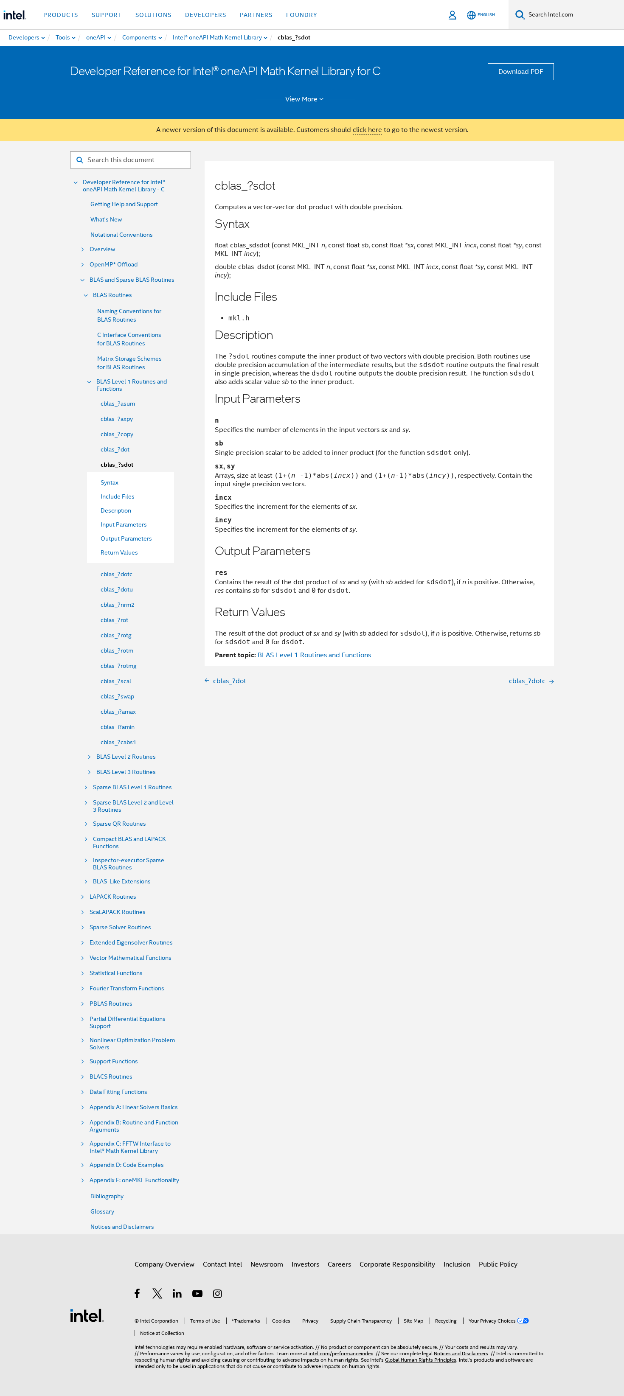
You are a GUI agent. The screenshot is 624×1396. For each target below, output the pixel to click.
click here (367, 130)
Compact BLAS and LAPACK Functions (129, 842)
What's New (106, 219)
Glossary (102, 1211)
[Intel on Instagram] (218, 1295)
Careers (339, 1264)
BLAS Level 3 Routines (126, 772)
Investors (305, 1264)
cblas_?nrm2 (118, 604)
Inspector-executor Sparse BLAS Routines (128, 864)
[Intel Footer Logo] (87, 1315)
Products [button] (60, 15)
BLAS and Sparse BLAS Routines (132, 279)
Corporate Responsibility (397, 1264)
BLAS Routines (112, 295)
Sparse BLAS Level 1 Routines (132, 787)
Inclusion (457, 1264)
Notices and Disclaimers (122, 1227)
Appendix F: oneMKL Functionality (134, 1180)
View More (301, 99)
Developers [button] (205, 15)
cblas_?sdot (117, 465)
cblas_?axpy (117, 419)
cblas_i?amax (118, 711)
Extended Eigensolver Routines (131, 942)
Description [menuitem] (116, 510)
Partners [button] (256, 15)
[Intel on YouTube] (198, 1295)
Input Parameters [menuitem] (124, 524)
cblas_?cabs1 (118, 742)
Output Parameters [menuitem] (126, 538)
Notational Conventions (121, 234)
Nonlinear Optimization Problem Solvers (132, 1044)
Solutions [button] (153, 15)
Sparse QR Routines (119, 823)
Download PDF (520, 71)
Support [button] (107, 15)
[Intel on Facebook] (137, 1295)
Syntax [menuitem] (109, 482)
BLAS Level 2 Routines (126, 756)
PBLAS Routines (111, 1003)
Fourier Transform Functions (127, 988)
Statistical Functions (116, 973)
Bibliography (107, 1196)
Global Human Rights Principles (420, 1360)
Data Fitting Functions (118, 1092)
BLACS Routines (111, 1076)
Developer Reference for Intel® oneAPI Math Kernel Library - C (124, 186)
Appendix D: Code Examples (127, 1165)
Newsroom (266, 1264)
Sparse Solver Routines (120, 927)
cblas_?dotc (116, 574)
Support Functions (114, 1061)
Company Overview (164, 1264)
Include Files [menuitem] (118, 496)
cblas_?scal (116, 681)
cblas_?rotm (117, 650)
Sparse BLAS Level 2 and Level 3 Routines (133, 806)
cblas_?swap (117, 696)
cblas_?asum (118, 403)
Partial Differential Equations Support (128, 1022)
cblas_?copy (117, 434)
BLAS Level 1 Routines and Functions (131, 385)
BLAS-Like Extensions (122, 881)
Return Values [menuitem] (119, 552)
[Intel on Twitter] (157, 1295)
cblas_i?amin (118, 727)
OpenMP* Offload (114, 264)
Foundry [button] (302, 15)
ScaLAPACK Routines (118, 912)
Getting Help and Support (124, 204)
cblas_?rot (114, 620)
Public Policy (498, 1264)
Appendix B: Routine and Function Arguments (134, 1126)
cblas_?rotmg (119, 666)
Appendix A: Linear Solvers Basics (134, 1107)
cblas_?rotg (116, 635)
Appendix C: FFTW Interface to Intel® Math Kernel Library (130, 1147)
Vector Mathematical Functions (130, 958)
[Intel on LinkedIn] (177, 1295)
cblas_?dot (115, 449)
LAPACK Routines (113, 896)
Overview (102, 249)
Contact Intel (222, 1264)
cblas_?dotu (117, 589)
